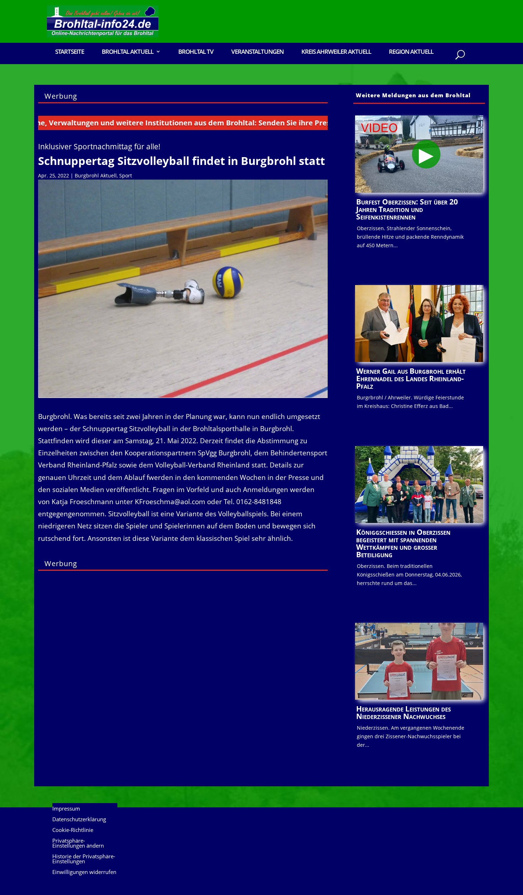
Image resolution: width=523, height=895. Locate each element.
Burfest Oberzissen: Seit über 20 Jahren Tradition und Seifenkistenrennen (407, 209)
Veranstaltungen (257, 52)
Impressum (66, 809)
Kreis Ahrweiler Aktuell (336, 52)
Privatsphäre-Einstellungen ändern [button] (78, 843)
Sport (125, 175)
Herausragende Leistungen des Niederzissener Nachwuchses (403, 712)
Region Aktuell (411, 52)
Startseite (69, 52)
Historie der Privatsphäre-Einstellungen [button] (83, 859)
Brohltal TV (195, 52)
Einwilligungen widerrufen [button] (84, 872)
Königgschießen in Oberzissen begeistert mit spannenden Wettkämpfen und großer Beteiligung (403, 543)
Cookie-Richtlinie (72, 830)
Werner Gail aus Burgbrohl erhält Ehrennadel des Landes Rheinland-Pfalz (411, 378)
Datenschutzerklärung (79, 820)
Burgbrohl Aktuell (96, 175)
